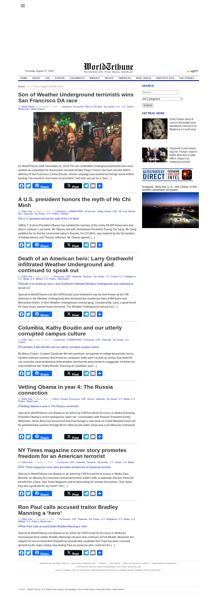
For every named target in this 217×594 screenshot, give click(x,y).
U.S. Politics (128, 106)
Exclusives (78, 106)
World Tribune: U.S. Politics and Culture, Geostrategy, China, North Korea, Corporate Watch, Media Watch (75, 589)
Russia (90, 399)
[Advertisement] (108, 37)
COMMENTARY (75, 211)
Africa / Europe (60, 399)
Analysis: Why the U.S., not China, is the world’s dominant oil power (169, 188)
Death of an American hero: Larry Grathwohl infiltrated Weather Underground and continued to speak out (75, 264)
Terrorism (87, 276)
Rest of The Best (93, 106)
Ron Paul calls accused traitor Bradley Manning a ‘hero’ (68, 510)
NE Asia (123, 211)
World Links (24, 109)
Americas (125, 78)
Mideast (95, 78)
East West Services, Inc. (83, 563)
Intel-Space (143, 78)
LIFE (47, 78)
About (36, 78)
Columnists (77, 78)
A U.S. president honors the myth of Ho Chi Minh (74, 202)
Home (21, 86)
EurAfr (60, 78)
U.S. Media (23, 279)
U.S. (118, 106)
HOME (24, 78)
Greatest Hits (165, 78)
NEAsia (109, 78)
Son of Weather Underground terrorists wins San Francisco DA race (76, 98)
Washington (63, 279)
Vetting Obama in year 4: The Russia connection (65, 390)
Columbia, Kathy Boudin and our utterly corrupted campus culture (70, 331)
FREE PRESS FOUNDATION (164, 563)
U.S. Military (37, 279)
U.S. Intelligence (127, 276)
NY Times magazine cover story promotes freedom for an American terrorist (72, 453)
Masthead (115, 563)
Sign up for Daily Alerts (136, 563)
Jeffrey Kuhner (104, 211)
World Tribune (37, 109)
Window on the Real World (54, 563)
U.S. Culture (112, 276)
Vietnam (64, 213)
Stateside (28, 213)
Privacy (103, 563)
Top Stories (186, 78)
